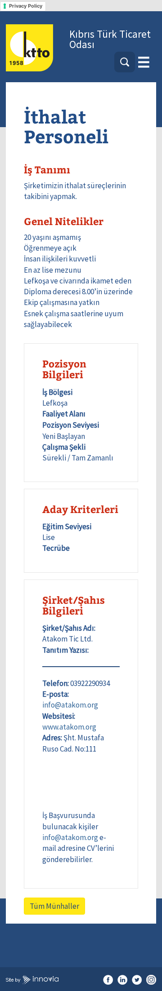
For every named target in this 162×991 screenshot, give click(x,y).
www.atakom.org (69, 727)
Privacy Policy (25, 6)
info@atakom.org (70, 705)
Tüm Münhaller (54, 906)
